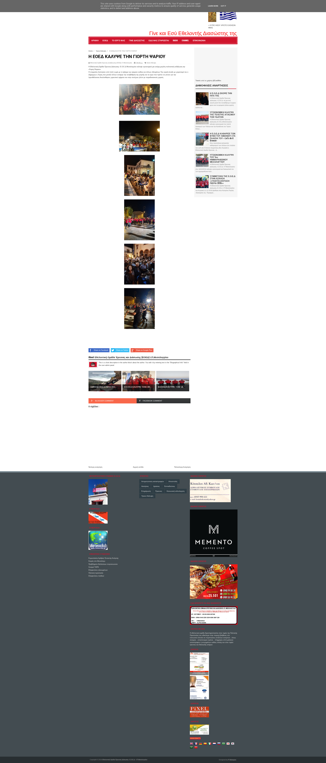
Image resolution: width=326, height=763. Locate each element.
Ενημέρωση (146, 491)
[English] (192, 745)
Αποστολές (172, 481)
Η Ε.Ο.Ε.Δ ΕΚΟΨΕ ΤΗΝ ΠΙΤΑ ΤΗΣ (221, 94)
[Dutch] (215, 745)
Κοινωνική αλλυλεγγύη (176, 491)
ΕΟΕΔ (105, 40)
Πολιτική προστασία (96, 573)
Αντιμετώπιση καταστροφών (152, 481)
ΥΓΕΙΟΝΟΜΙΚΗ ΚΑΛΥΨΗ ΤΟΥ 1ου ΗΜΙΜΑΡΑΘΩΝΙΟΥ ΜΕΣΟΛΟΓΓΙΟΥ (222, 158)
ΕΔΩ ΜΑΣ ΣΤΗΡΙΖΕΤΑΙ (159, 40)
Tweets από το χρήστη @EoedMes (208, 81)
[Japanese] (229, 745)
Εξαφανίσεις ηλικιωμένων (98, 570)
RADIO (175, 40)
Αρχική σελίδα (138, 467)
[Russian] (219, 745)
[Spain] (206, 745)
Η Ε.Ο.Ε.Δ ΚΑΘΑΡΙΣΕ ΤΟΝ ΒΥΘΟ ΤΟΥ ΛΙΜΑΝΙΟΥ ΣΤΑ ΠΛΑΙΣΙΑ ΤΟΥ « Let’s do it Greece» (222, 137)
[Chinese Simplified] (196, 748)
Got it (223, 6)
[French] (196, 745)
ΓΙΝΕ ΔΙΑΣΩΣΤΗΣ (137, 40)
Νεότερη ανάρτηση (95, 467)
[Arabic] (192, 748)
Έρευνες (158, 491)
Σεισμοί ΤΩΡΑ (94, 567)
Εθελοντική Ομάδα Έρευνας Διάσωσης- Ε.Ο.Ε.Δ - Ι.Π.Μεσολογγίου (124, 760)
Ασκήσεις (145, 486)
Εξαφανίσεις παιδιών (96, 576)
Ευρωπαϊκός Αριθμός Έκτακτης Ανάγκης (103, 558)
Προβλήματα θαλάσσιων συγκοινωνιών (103, 564)
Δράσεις (156, 486)
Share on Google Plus (144, 350)
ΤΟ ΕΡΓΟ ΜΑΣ (118, 40)
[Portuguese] (224, 745)
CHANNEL (185, 40)
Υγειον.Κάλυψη (151, 63)
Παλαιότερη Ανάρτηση (182, 467)
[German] (201, 745)
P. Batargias (232, 760)
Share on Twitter (122, 350)
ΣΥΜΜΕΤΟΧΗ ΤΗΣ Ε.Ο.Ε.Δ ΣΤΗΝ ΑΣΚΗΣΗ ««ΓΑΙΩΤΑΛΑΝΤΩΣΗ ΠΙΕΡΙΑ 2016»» (222, 180)
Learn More (213, 6)
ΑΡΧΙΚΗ (95, 40)
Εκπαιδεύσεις (169, 486)
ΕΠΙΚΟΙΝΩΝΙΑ (199, 40)
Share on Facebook (101, 350)
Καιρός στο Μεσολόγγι (97, 561)
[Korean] (233, 745)
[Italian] (210, 745)
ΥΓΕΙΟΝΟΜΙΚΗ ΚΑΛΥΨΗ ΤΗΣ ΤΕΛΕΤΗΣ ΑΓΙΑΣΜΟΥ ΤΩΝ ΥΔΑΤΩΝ (222, 114)
